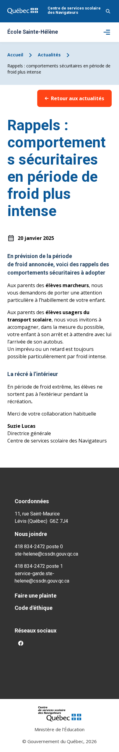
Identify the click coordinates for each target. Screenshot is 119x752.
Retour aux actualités (77, 98)
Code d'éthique (33, 608)
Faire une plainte (35, 595)
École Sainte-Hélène (32, 32)
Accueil (15, 55)
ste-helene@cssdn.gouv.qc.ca (46, 554)
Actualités (49, 55)
